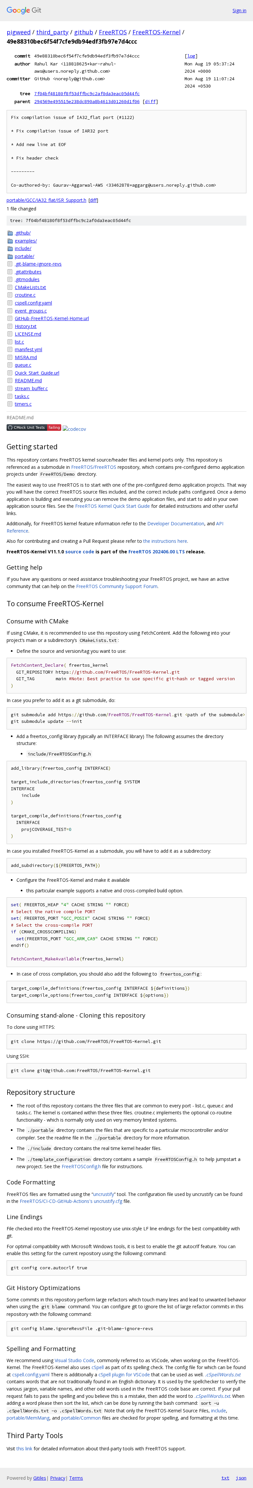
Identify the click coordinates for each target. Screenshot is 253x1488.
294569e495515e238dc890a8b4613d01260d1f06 (87, 101)
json (241, 1478)
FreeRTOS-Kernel (156, 32)
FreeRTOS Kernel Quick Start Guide (112, 506)
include (218, 1410)
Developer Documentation (175, 523)
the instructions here (165, 541)
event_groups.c (31, 311)
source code (79, 551)
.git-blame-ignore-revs (38, 264)
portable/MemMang (28, 1418)
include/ (23, 248)
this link (24, 1448)
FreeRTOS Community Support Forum (116, 586)
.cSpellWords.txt (222, 1374)
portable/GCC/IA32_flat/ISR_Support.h (46, 200)
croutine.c (25, 295)
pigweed (19, 32)
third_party (52, 32)
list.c (19, 342)
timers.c (23, 404)
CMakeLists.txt (30, 287)
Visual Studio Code (74, 1360)
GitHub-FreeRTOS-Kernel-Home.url (52, 318)
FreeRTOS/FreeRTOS (93, 467)
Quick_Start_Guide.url (37, 373)
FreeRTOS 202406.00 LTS (156, 551)
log (191, 56)
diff (150, 101)
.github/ (23, 233)
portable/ (24, 256)
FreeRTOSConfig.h (81, 1166)
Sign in (239, 10)
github (83, 32)
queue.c (23, 365)
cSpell (98, 1367)
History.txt (26, 326)
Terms (76, 1478)
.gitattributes (28, 272)
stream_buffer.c (31, 388)
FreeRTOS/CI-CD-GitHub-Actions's (56, 1201)
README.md (28, 380)
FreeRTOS (113, 32)
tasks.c (22, 396)
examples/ (26, 241)
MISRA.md (26, 357)
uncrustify (103, 1194)
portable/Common (81, 1418)
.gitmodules (27, 279)
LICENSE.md (28, 334)
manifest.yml (28, 349)
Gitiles (39, 1478)
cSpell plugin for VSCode (124, 1374)
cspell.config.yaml (33, 303)
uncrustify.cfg (108, 1201)
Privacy (57, 1478)
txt (225, 1478)
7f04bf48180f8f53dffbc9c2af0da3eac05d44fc (87, 93)
